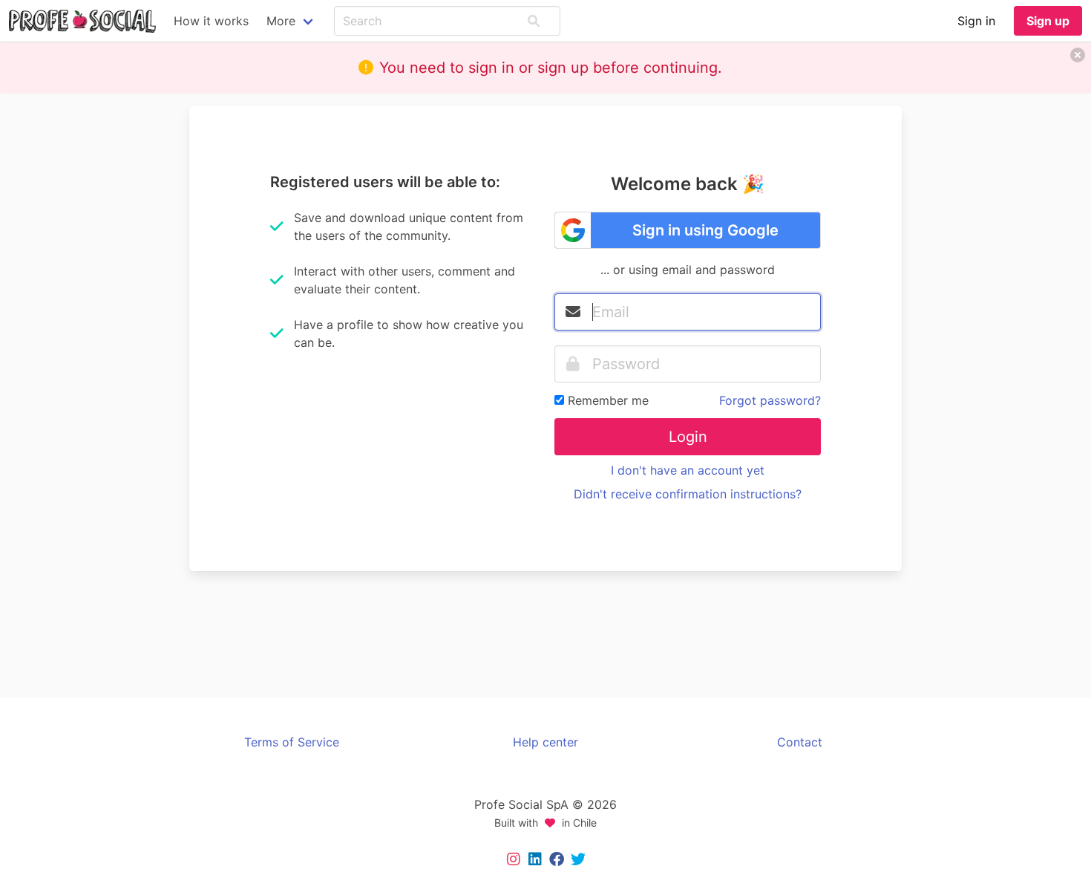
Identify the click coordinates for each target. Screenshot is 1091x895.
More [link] (280, 20)
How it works (211, 20)
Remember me (608, 400)
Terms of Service (291, 742)
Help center (545, 742)
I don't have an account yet (687, 470)
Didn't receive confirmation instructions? (688, 493)
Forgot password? (770, 400)
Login (688, 437)
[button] (534, 21)
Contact (799, 742)
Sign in (976, 20)
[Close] (1077, 55)
